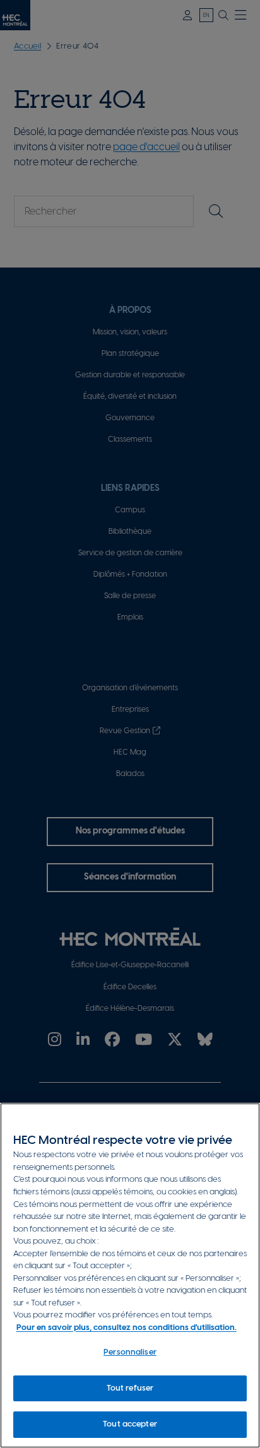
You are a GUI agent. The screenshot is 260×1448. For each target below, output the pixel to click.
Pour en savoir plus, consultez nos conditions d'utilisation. (126, 1328)
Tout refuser (130, 1388)
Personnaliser (130, 1352)
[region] (130, 1275)
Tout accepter (130, 1424)
